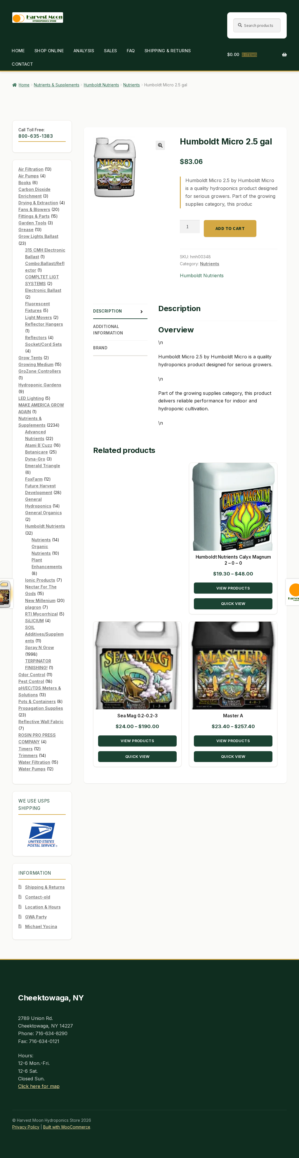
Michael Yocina (41, 926)
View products (233, 588)
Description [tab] (107, 311)
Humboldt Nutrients (101, 85)
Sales (110, 50)
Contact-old (37, 896)
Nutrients (131, 85)
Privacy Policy (25, 1127)
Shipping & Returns (168, 50)
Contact (22, 64)
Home (18, 50)
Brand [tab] (100, 348)
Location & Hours (43, 906)
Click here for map (39, 1086)
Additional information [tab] (108, 329)
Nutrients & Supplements (56, 85)
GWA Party (36, 916)
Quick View (233, 603)
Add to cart (230, 228)
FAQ (131, 50)
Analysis (84, 50)
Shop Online (49, 50)
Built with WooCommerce (66, 1127)
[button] (160, 145)
